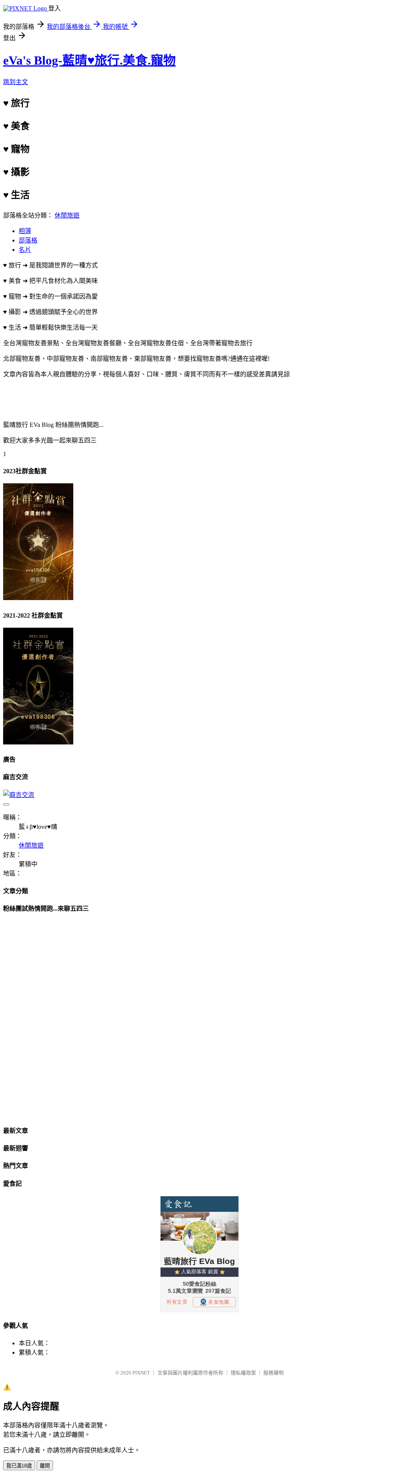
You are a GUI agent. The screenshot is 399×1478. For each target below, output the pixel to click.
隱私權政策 (243, 1373)
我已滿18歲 (19, 1466)
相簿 (25, 231)
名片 (25, 249)
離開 (45, 1466)
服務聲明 (273, 1373)
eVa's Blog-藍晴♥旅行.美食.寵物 (89, 60)
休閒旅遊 (67, 215)
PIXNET (141, 1373)
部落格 (28, 240)
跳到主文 (15, 82)
